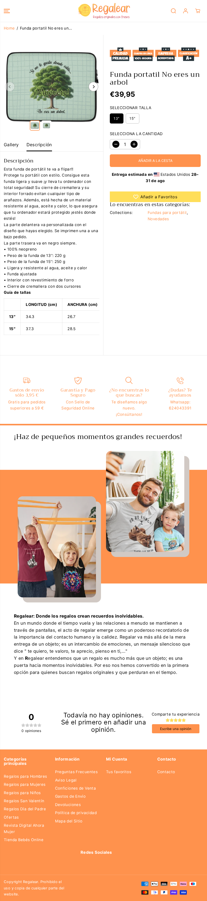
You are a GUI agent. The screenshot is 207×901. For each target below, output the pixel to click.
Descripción (39, 144)
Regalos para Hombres (25, 776)
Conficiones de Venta (75, 788)
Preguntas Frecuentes (76, 771)
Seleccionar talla (130, 107)
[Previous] (10, 86)
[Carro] (197, 10)
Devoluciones (68, 804)
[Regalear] (102, 11)
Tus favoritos (118, 771)
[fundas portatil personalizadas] (51, 86)
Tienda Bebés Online (23, 839)
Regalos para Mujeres (25, 784)
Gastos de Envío (70, 796)
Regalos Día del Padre (25, 809)
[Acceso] (185, 10)
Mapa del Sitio (69, 821)
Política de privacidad (76, 812)
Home (9, 28)
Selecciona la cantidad (136, 133)
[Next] (93, 86)
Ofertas (11, 817)
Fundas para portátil (167, 212)
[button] (7, 11)
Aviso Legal (66, 780)
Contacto (166, 771)
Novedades (158, 218)
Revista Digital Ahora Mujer (24, 828)
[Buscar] (173, 10)
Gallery (11, 144)
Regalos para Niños (22, 792)
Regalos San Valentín (24, 800)
